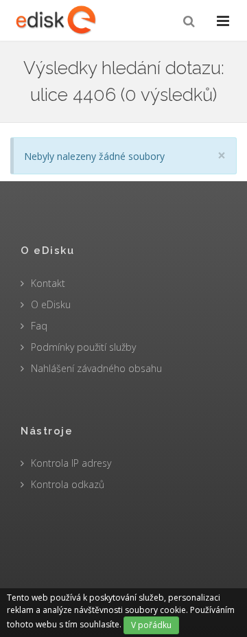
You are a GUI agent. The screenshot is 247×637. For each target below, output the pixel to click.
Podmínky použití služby (83, 347)
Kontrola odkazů (67, 484)
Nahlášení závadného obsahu (96, 368)
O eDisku (51, 304)
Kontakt (48, 283)
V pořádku (151, 625)
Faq (39, 325)
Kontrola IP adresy (71, 463)
